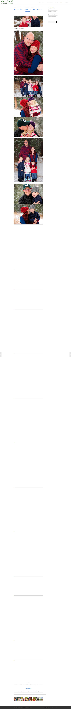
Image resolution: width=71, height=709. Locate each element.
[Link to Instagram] (56, 707)
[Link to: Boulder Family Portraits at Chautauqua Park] (37, 699)
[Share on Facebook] (15, 691)
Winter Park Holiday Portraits (51, 14)
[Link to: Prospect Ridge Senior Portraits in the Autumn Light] (26, 699)
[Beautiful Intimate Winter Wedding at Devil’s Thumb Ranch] (0, 354)
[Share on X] (18, 691)
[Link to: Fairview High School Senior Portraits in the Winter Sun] (30, 699)
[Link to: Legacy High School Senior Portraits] (34, 699)
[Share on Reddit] (38, 691)
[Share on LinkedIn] (28, 691)
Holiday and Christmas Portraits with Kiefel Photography (31, 8)
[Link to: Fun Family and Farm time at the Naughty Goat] (23, 699)
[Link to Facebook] (55, 707)
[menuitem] (42, 2)
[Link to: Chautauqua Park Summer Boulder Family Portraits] (19, 699)
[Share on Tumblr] (31, 691)
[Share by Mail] (41, 691)
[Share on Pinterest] (25, 691)
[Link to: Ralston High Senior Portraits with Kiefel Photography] (41, 699)
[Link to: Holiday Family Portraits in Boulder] (15, 699)
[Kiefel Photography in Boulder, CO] (7, 2)
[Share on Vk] (35, 691)
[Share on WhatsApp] (21, 691)
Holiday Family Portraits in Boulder (52, 11)
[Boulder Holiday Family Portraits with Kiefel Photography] (70, 354)
